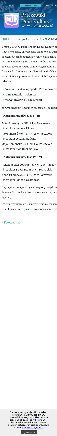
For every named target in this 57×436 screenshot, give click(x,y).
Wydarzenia (31, 5)
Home (12, 5)
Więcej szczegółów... (32, 427)
